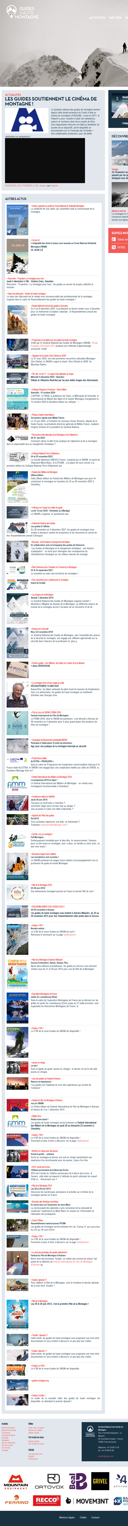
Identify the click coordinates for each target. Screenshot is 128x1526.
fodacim (54, 185)
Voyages (115, 169)
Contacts (96, 1517)
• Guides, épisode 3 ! (39, 1279)
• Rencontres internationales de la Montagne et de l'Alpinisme (54, 434)
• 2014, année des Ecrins (40, 1166)
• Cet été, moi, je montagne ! (42, 834)
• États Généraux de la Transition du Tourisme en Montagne (53, 567)
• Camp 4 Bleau (37, 1220)
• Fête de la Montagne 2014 (41, 1185)
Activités (97, 18)
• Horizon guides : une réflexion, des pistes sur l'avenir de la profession (57, 663)
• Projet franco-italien (39, 758)
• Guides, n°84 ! (37, 1028)
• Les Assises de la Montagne (42, 594)
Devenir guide (33, 1432)
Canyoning (6, 1432)
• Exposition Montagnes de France (44, 993)
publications (69, 934)
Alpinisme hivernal (119, 210)
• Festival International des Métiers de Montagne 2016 (51, 776)
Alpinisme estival (8, 1427)
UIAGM (31, 1456)
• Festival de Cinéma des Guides (43, 523)
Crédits (83, 1517)
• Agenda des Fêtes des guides (42, 815)
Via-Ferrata (6, 1447)
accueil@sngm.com (105, 1456)
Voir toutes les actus (36, 1443)
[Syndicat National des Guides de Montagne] (22, 11)
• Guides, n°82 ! (37, 1236)
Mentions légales (67, 1517)
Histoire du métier (35, 1430)
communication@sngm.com (53, 824)
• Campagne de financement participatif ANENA (49, 739)
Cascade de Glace (8, 1435)
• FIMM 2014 (36, 1116)
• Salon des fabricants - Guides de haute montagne (26, 293)
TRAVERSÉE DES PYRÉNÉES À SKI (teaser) (25, 185)
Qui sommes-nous (35, 1454)
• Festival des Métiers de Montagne (44, 472)
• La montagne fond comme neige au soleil (47, 682)
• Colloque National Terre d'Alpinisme (45, 453)
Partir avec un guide (36, 1427)
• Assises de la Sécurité (39, 628)
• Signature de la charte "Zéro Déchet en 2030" (48, 355)
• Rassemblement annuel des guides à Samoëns (49, 305)
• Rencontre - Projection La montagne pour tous (25, 278)
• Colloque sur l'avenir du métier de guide (46, 507)
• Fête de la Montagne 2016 (41, 884)
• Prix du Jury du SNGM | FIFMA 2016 (46, 712)
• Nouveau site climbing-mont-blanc (44, 1201)
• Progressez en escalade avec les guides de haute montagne (54, 340)
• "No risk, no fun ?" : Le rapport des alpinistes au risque (52, 373)
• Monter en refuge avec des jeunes (44, 1150)
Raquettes (5, 1440)
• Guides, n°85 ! (37, 925)
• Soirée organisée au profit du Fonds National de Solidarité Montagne (57, 205)
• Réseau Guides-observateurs (42, 414)
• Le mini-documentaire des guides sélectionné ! (49, 1252)
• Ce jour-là (35, 240)
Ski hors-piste (7, 1445)
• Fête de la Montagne (39, 1301)
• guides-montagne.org (40, 1380)
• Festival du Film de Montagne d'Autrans (46, 1100)
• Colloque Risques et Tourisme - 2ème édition (48, 389)
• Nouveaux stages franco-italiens (43, 853)
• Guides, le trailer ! (38, 1395)
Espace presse (33, 1441)
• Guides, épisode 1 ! (39, 1350)
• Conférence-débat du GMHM (42, 796)
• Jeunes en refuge (38, 1062)
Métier (115, 18)
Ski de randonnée (8, 1442)
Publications (33, 1459)
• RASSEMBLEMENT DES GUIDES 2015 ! (47, 906)
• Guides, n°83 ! (37, 1134)
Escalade (5, 1437)
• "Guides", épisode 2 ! (39, 1335)
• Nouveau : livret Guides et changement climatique (50, 541)
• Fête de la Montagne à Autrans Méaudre (46, 959)
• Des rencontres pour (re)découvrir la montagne (49, 579)
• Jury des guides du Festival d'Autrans (45, 1078)
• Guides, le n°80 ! (38, 1365)
